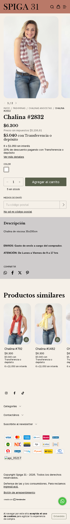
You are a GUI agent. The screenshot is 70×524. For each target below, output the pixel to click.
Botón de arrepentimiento (19, 492)
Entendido (59, 516)
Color (7, 164)
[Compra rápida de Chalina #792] (26, 339)
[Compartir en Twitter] (20, 272)
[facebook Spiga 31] (14, 393)
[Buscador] (52, 7)
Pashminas (19, 108)
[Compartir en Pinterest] (27, 272)
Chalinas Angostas (40, 108)
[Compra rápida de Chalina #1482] (57, 339)
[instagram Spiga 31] (6, 393)
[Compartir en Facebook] (12, 272)
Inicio (7, 108)
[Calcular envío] (63, 205)
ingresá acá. (11, 486)
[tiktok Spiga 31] (22, 393)
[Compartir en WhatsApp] (5, 273)
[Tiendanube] (15, 499)
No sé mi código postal (18, 211)
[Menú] (64, 7)
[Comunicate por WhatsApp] (62, 501)
